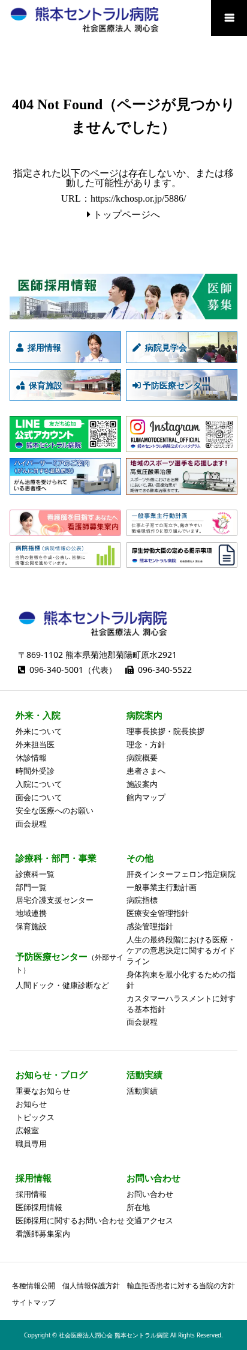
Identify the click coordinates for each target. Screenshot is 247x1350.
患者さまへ (145, 770)
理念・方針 (145, 744)
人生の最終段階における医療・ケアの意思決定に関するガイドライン (181, 950)
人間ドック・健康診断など (62, 985)
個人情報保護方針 (91, 1285)
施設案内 (142, 784)
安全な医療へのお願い (55, 810)
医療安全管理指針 (157, 913)
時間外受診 (35, 770)
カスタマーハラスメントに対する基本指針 (181, 1003)
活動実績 (142, 1090)
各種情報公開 (33, 1285)
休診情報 (31, 757)
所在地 (138, 1207)
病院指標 (142, 899)
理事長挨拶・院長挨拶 (165, 731)
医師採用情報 (39, 1207)
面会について (39, 797)
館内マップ (145, 797)
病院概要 (142, 757)
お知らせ (31, 1103)
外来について (39, 731)
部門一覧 (31, 887)
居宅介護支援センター (55, 899)
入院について (39, 784)
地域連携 (31, 913)
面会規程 (31, 823)
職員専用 (31, 1143)
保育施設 (31, 926)
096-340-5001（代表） (73, 669)
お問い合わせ (149, 1194)
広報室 (27, 1130)
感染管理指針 (149, 926)
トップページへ (126, 214)
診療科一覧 (35, 874)
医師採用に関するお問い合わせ (70, 1220)
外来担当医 (35, 744)
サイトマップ (33, 1302)
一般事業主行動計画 (161, 887)
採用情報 (31, 1194)
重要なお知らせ (43, 1090)
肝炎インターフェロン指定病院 (181, 874)
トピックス (35, 1117)
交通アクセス (149, 1220)
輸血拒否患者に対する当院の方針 (181, 1285)
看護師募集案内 (43, 1233)
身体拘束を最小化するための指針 (181, 979)
